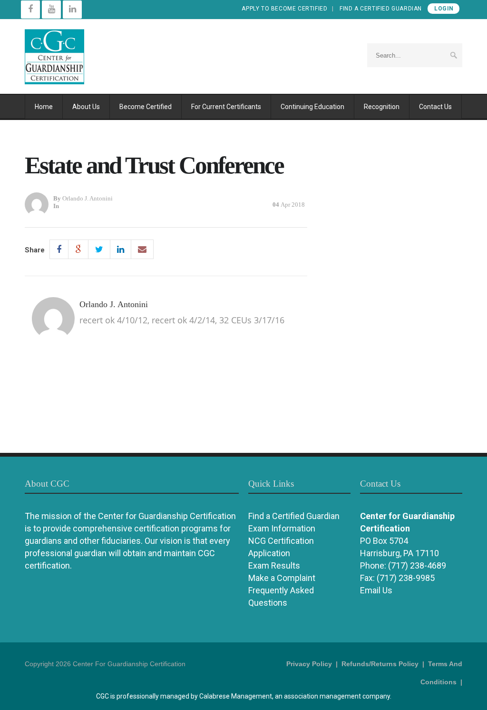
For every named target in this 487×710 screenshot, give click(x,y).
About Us (86, 106)
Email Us (376, 590)
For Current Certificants (226, 106)
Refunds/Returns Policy (380, 664)
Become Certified (145, 106)
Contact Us (435, 106)
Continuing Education (312, 106)
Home (44, 106)
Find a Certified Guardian (381, 8)
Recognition (381, 106)
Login (444, 8)
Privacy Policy (309, 664)
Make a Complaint (281, 578)
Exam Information (281, 528)
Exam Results (274, 565)
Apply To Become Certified (284, 8)
